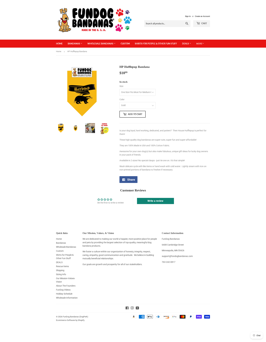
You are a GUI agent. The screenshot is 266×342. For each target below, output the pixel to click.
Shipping (60, 270)
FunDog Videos (63, 290)
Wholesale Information (67, 298)
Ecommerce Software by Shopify (70, 320)
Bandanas (74, 43)
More (199, 43)
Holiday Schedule (64, 294)
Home (59, 43)
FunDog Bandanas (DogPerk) (75, 316)
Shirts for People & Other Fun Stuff (156, 43)
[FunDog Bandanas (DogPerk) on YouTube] (137, 308)
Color (122, 99)
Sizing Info (61, 274)
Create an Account (202, 16)
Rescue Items (62, 266)
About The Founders (65, 286)
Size (121, 86)
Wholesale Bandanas (100, 43)
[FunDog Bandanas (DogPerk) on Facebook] (127, 308)
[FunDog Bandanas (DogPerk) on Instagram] (132, 308)
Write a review (155, 200)
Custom (125, 43)
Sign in (188, 16)
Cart (204, 23)
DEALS (185, 43)
